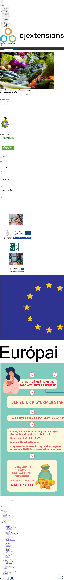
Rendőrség (8, 555)
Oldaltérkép (4, 503)
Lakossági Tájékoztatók (8, 520)
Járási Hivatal (4, 199)
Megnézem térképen (4, 144)
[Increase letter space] (8, 26)
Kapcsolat (4, 175)
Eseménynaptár (6, 511)
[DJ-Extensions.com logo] (32, 42)
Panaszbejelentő (5, 574)
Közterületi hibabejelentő (10, 559)
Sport (3, 197)
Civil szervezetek (9, 547)
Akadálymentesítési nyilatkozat (8, 504)
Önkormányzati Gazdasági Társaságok (10, 553)
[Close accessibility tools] (3, 6)
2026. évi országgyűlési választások (10, 571)
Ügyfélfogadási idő (5, 184)
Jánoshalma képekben (6, 200)
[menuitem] (2, 48)
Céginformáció (4, 198)
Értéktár (7, 549)
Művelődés (8, 546)
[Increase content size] (9, 23)
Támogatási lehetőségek (8, 519)
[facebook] (2, 506)
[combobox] (8, 49)
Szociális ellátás (8, 544)
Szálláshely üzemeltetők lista (5, 104)
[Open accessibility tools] (1, 1)
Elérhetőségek (8, 539)
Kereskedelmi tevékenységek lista (6, 99)
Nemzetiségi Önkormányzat (10, 525)
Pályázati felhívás (7, 515)
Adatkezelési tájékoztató (8, 572)
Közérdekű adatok (5, 568)
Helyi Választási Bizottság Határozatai (12, 533)
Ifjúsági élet (4, 196)
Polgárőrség (8, 558)
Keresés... (2, 49)
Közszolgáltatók (8, 548)
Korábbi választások (7, 573)
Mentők (7, 556)
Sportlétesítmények (9, 566)
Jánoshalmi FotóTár (9, 564)
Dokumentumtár (9, 529)
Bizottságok (8, 524)
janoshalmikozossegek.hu (5, 151)
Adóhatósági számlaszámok (10, 540)
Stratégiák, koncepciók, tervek (11, 527)
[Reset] (1, 6)
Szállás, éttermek (9, 563)
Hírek (3, 171)
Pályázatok (4, 174)
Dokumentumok (7, 576)
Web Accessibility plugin (4, 43)
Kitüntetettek (8, 526)
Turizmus (5, 560)
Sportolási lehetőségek (10, 567)
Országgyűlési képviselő (8, 552)
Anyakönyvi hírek (5, 173)
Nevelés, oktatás (5, 194)
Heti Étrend (6, 521)
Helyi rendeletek (8, 528)
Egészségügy (8, 543)
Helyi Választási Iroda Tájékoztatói (11, 534)
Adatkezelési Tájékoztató (7, 502)
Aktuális (3, 510)
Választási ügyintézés (7, 570)
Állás (5, 516)
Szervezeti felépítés (9, 537)
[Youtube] (2, 507)
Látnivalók (7, 562)
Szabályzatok (8, 538)
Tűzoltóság (8, 557)
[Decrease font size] (8, 24)
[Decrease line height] (9, 25)
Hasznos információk (9, 551)
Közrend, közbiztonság (6, 201)
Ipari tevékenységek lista (4, 101)
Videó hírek (4, 172)
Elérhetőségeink (6, 577)
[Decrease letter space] (7, 26)
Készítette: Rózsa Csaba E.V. (22, 500)
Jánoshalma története (9, 561)
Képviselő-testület (5, 185)
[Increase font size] (9, 24)
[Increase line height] (10, 25)
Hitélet (3, 195)
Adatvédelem (8, 535)
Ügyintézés (4, 183)
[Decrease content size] (7, 23)
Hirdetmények (8, 536)
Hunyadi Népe (4, 186)
